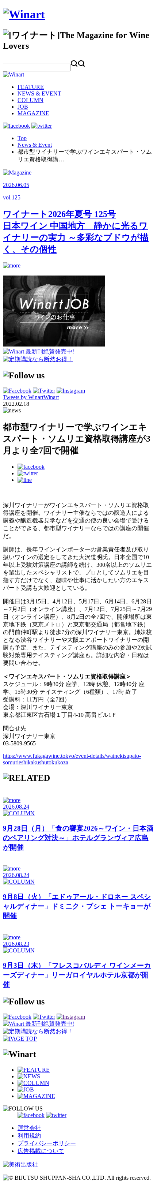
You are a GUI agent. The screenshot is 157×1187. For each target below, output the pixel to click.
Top (22, 138)
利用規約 (29, 1135)
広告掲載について (41, 1151)
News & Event (35, 145)
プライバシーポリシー (47, 1143)
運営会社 (29, 1128)
